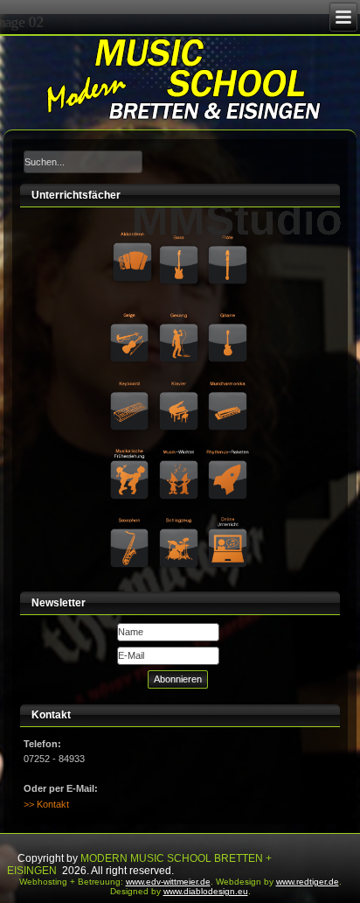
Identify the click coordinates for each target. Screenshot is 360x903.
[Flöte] (228, 236)
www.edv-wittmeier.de (168, 881)
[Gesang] (180, 311)
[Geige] (131, 311)
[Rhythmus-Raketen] (228, 449)
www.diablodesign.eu (205, 891)
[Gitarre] (228, 311)
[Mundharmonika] (228, 380)
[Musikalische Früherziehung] (131, 449)
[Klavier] (180, 380)
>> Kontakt (46, 804)
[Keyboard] (131, 380)
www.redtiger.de (307, 881)
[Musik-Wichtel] (180, 449)
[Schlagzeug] (180, 517)
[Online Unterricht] (228, 517)
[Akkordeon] (132, 236)
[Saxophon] (131, 517)
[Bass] (180, 236)
